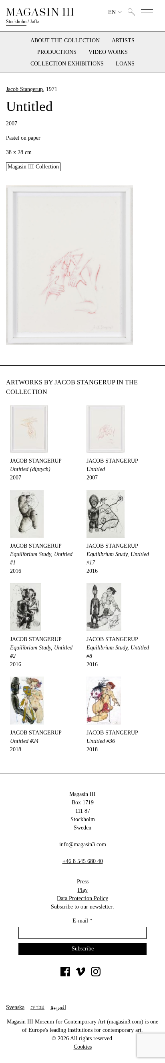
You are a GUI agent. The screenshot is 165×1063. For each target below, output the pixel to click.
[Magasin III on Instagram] (96, 975)
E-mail (82, 921)
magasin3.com (125, 1022)
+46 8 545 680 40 (82, 861)
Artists (123, 41)
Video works (108, 52)
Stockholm (16, 21)
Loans (125, 64)
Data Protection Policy (82, 898)
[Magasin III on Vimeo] (80, 975)
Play (83, 890)
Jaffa (34, 21)
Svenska (15, 1007)
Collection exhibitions (67, 64)
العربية (58, 1007)
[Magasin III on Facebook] (65, 975)
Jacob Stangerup (24, 89)
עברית (37, 1007)
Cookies (83, 1047)
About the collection (65, 41)
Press (83, 882)
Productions (56, 52)
